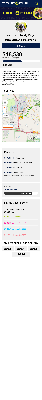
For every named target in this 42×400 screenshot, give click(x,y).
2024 (21, 248)
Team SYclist (10, 189)
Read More (10, 84)
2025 (34, 248)
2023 (8, 248)
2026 (21, 254)
